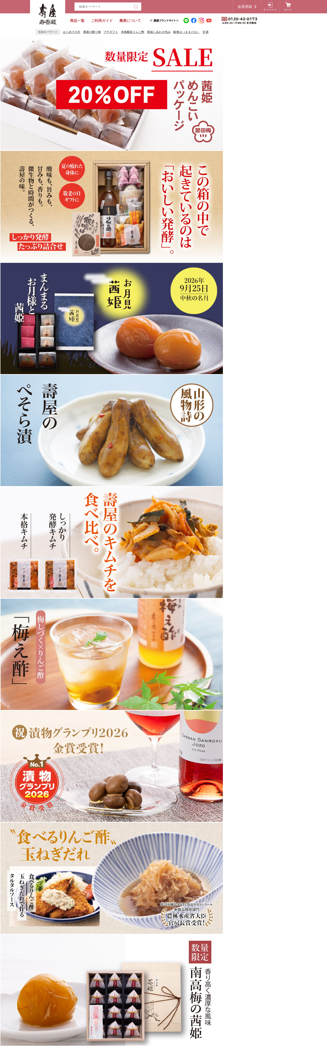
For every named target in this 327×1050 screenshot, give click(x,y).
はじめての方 (71, 32)
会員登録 (245, 6)
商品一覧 (77, 20)
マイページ (270, 9)
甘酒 (205, 32)
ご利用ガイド (102, 20)
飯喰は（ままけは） (186, 32)
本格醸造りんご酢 (133, 32)
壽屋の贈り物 (92, 32)
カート (288, 9)
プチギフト (110, 32)
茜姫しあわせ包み (159, 32)
